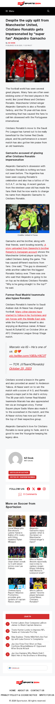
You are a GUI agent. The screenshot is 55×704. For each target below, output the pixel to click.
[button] (48, 11)
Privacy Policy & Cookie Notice (19, 695)
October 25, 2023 (20, 368)
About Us (23, 691)
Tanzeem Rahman (22, 477)
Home (12, 691)
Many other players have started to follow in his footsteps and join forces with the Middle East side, (26, 315)
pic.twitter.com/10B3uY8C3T (27, 356)
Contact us (37, 691)
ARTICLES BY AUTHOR (19, 472)
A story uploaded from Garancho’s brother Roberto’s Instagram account (27, 248)
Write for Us (46, 695)
